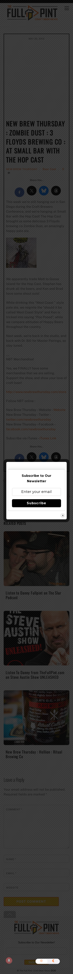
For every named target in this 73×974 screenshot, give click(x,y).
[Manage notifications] (9, 960)
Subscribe (36, 503)
